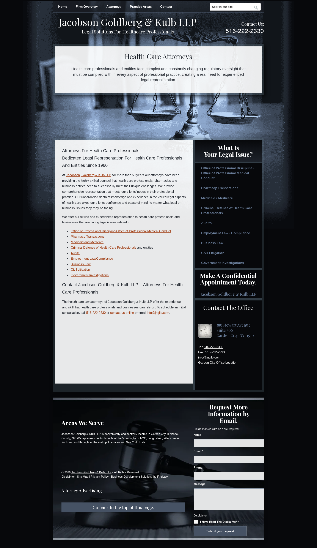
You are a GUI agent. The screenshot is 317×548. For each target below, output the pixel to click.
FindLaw (162, 476)
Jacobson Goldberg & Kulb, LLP (91, 472)
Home (62, 6)
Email (198, 451)
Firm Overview (87, 6)
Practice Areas (141, 6)
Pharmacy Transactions (87, 236)
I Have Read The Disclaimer (219, 521)
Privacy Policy (100, 476)
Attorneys (113, 6)
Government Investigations (90, 275)
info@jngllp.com (158, 312)
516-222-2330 (245, 30)
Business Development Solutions (131, 476)
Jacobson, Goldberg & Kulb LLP (88, 175)
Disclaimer (68, 476)
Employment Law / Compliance (225, 233)
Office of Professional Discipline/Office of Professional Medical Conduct (121, 231)
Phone (198, 467)
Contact (166, 6)
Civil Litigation (80, 269)
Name (197, 434)
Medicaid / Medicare (217, 198)
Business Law (81, 264)
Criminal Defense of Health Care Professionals (103, 247)
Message (199, 484)
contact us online (122, 312)
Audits (75, 253)
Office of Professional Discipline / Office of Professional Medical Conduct (227, 173)
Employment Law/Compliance (92, 258)
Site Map (82, 476)
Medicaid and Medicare (87, 242)
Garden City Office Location (217, 362)
